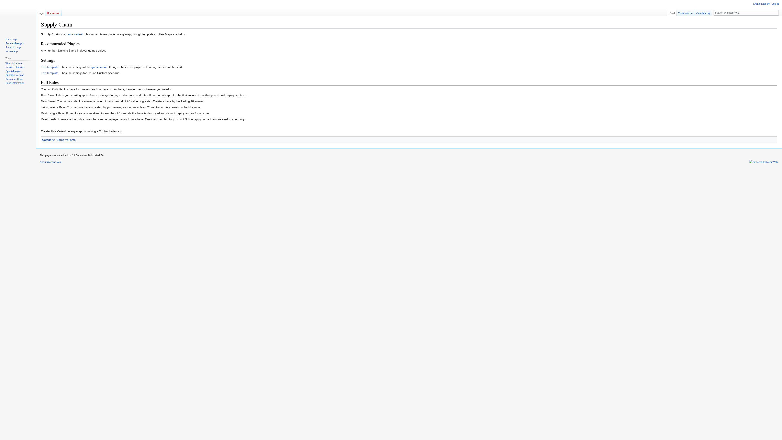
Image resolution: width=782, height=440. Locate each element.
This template (49, 67)
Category (48, 139)
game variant (74, 34)
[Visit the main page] (18, 16)
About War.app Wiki (51, 162)
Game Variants (66, 139)
